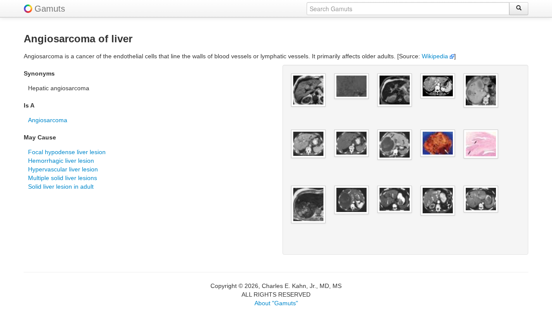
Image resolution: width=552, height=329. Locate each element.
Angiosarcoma (47, 120)
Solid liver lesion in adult (61, 186)
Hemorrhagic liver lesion (61, 160)
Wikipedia (436, 56)
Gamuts (49, 8)
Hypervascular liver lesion (63, 169)
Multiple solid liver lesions (62, 177)
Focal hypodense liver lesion (67, 152)
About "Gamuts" (276, 303)
